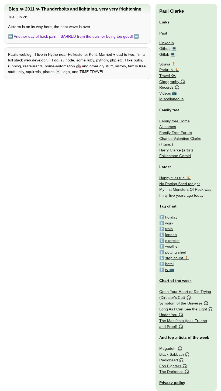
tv (166, 270)
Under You (168, 315)
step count (174, 258)
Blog (13, 9)
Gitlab (164, 54)
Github (165, 48)
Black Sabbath (171, 354)
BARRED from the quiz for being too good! (97, 36)
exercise (172, 240)
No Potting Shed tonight (179, 184)
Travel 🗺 (167, 76)
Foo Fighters (170, 366)
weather (172, 246)
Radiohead (168, 360)
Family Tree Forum (175, 132)
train (169, 229)
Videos (165, 93)
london (171, 235)
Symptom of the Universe (180, 303)
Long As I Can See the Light (183, 309)
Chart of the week (175, 280)
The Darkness (171, 371)
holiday (171, 217)
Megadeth (168, 348)
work (169, 223)
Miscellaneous (171, 99)
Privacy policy (172, 382)
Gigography (169, 81)
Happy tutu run (172, 178)
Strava (164, 64)
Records (166, 87)
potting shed (175, 252)
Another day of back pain (35, 36)
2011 (29, 9)
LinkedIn (166, 43)
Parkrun (166, 70)
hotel (169, 264)
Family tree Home (174, 121)
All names (167, 126)
